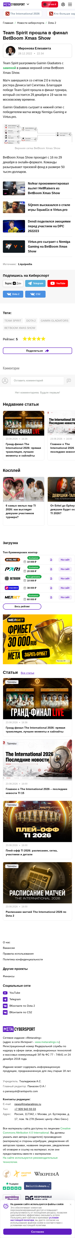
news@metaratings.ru (27, 1104)
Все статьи (27, 672)
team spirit (12, 320)
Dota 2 (31, 320)
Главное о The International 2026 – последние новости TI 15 (36, 790)
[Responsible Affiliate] (38, 1198)
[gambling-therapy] (12, 1198)
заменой (9, 68)
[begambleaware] (38, 1186)
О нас (6, 942)
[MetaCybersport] (19, 1029)
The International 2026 (25, 13)
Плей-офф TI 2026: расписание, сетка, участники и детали (32, 852)
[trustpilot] (12, 1186)
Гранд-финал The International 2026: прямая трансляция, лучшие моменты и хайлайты (23, 449)
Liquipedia (25, 264)
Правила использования (18, 953)
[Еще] (70, 4)
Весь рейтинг (22, 606)
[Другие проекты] (16, 4)
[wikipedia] (47, 1174)
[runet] (7, 1174)
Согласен (37, 1231)
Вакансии (9, 947)
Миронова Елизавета (34, 48)
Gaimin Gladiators (54, 320)
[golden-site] (22, 1174)
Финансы (8, 976)
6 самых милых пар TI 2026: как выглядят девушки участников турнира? (21, 511)
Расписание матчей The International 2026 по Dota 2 (36, 913)
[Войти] (63, 4)
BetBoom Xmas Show (19, 327)
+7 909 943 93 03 (25, 1109)
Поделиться (34, 350)
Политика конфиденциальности (23, 959)
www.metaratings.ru (47, 1041)
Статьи (10, 672)
